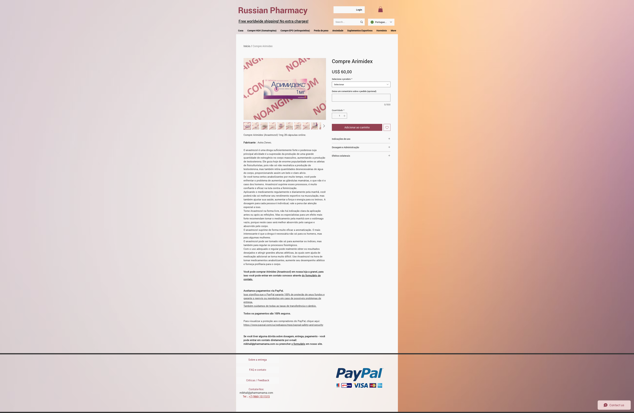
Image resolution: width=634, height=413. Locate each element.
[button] (380, 9)
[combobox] (361, 84)
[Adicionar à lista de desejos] (387, 127)
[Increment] (345, 116)
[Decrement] (334, 116)
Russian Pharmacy (273, 10)
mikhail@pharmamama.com (256, 392)
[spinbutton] (339, 116)
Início (247, 46)
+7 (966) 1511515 (259, 396)
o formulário (298, 343)
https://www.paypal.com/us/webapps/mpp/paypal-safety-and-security (283, 324)
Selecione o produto (342, 79)
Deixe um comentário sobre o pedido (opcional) (354, 91)
